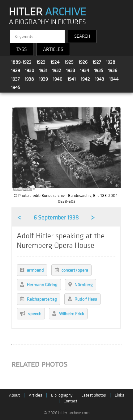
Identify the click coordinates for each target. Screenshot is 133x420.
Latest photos (93, 395)
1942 (85, 79)
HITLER (47, 12)
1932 (56, 70)
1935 (98, 70)
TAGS (21, 49)
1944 (114, 79)
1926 (83, 62)
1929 (15, 70)
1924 (55, 62)
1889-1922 (21, 62)
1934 (84, 70)
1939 (43, 79)
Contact (70, 401)
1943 (99, 79)
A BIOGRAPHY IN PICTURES (47, 22)
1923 (40, 62)
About (14, 395)
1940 (57, 79)
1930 (29, 70)
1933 (70, 70)
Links (119, 395)
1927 (96, 62)
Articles (35, 395)
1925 (69, 62)
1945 (15, 87)
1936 (112, 70)
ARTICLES (53, 49)
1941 (71, 79)
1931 (43, 70)
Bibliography (61, 395)
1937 (15, 79)
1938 (29, 79)
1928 (110, 62)
